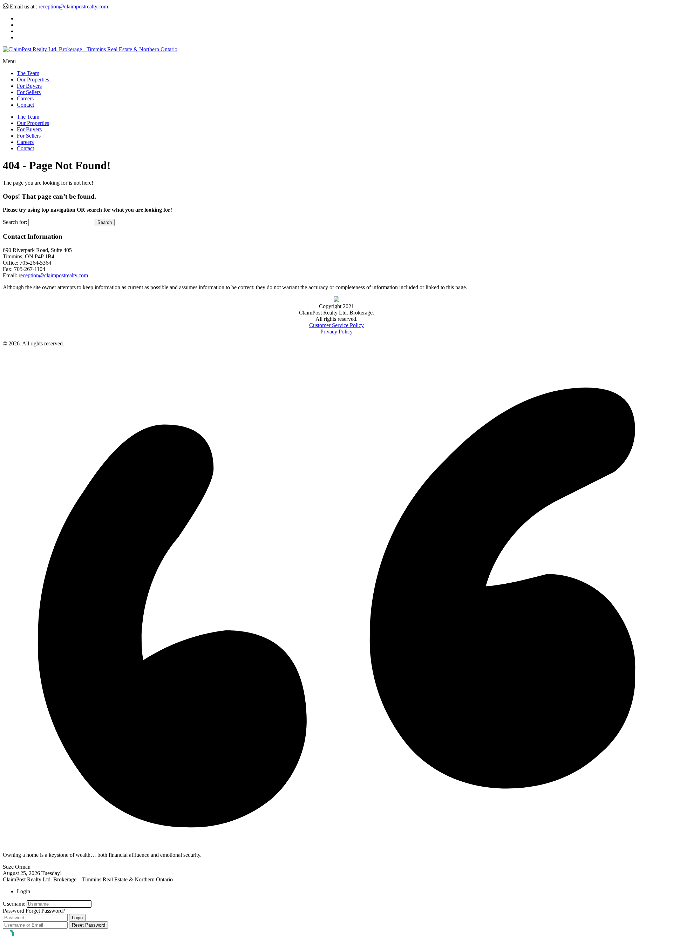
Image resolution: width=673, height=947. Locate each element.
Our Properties (33, 79)
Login (77, 917)
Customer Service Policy (336, 325)
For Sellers (29, 92)
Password (13, 911)
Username (14, 904)
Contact (25, 105)
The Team (28, 73)
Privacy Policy (336, 332)
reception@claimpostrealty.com (73, 6)
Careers (25, 98)
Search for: (15, 222)
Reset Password (88, 925)
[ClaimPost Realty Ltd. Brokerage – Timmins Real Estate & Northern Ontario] (90, 49)
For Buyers (29, 86)
